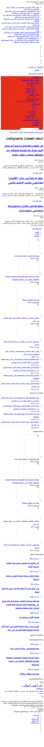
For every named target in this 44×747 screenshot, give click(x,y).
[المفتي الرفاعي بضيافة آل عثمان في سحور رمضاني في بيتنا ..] (28, 315)
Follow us (40, 688)
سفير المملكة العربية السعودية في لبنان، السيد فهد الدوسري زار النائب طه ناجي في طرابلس (20, 361)
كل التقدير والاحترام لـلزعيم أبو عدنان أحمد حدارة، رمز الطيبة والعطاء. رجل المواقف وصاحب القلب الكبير (23, 150)
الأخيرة (36, 234)
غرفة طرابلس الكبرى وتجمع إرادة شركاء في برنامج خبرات (25, 208)
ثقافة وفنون (31, 111)
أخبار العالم (34, 95)
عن (38, 717)
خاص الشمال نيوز (31, 120)
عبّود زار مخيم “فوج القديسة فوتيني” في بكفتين (23, 36)
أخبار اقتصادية (32, 99)
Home (36, 77)
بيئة (34, 108)
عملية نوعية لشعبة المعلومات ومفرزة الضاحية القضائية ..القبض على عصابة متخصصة (22, 278)
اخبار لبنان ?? (33, 82)
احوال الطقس (30, 90)
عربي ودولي (31, 97)
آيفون (34, 685)
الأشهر (37, 232)
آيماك (27, 685)
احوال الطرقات (30, 92)
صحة (33, 106)
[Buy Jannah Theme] (36, 73)
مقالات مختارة (30, 115)
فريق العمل (35, 719)
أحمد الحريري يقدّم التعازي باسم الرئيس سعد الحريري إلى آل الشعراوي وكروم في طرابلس (21, 369)
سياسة (32, 86)
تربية (33, 110)
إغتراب (36, 122)
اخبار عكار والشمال (30, 80)
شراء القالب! (34, 723)
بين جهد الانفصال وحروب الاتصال (28, 38)
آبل (40, 685)
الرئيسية (40, 132)
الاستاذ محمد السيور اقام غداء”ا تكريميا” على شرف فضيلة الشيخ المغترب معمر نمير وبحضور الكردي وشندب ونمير (20, 28)
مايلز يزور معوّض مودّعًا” (30, 299)
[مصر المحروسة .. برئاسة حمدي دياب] (34, 253)
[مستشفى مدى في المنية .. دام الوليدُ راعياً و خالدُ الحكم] (28, 339)
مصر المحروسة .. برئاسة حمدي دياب (26, 255)
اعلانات (35, 125)
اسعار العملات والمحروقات (26, 101)
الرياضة (32, 113)
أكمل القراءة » (37, 173)
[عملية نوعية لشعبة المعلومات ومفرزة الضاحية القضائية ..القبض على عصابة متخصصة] (29, 274)
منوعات (35, 103)
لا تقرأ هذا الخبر (30, 117)
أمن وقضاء (31, 84)
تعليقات (36, 236)
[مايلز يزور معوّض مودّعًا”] (28, 297)
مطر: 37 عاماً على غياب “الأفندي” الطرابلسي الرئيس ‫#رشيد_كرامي (25, 180)
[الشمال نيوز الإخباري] (35, 67)
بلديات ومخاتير (30, 88)
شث (22, 686)
